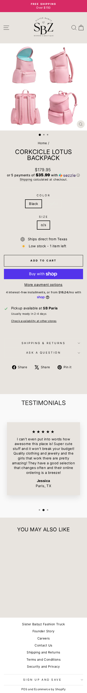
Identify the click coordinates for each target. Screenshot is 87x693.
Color (44, 195)
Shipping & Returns (44, 343)
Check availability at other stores (34, 321)
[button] (43, 175)
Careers (43, 638)
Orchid (52, 204)
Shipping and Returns (43, 652)
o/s (43, 225)
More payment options (43, 285)
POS (24, 689)
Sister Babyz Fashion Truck (43, 624)
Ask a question (43, 352)
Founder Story (43, 631)
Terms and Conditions (43, 659)
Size (43, 216)
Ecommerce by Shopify (50, 689)
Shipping (26, 179)
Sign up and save (42, 679)
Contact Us (43, 645)
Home (42, 143)
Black (33, 204)
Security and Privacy (43, 666)
